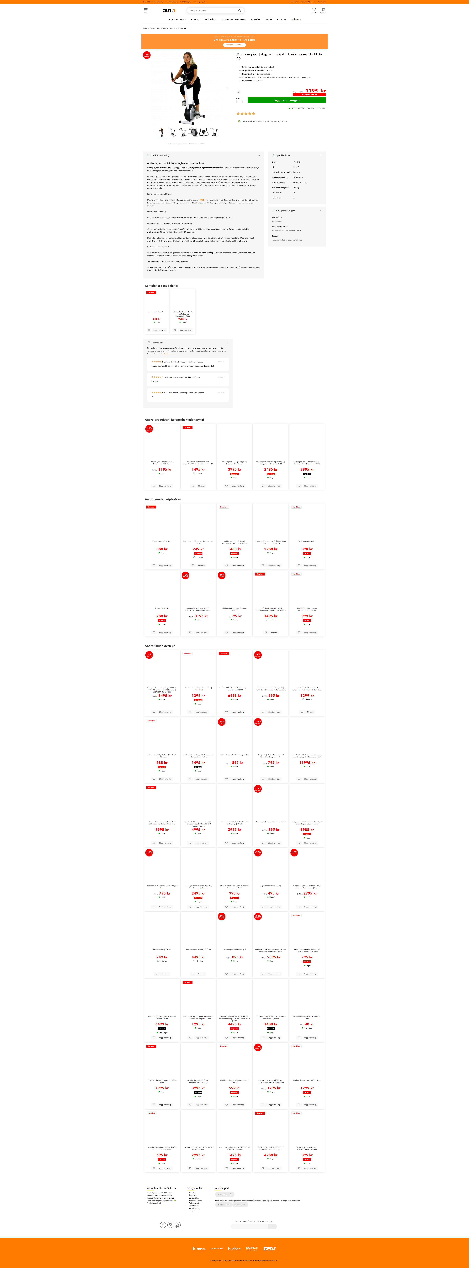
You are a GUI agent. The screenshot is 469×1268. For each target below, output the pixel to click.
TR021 (203, 200)
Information (294, 2)
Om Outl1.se (194, 1206)
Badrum (281, 19)
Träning (296, 19)
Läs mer (167, 354)
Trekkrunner (277, 221)
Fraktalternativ (194, 1203)
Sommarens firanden (234, 19)
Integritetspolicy (194, 1208)
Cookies (192, 1211)
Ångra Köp (193, 1195)
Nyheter (195, 19)
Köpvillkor (192, 1193)
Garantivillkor (194, 1198)
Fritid (269, 19)
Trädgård (210, 19)
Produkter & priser (195, 1200)
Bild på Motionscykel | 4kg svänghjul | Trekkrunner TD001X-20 (186, 144)
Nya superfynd (177, 19)
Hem (145, 28)
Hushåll (255, 19)
